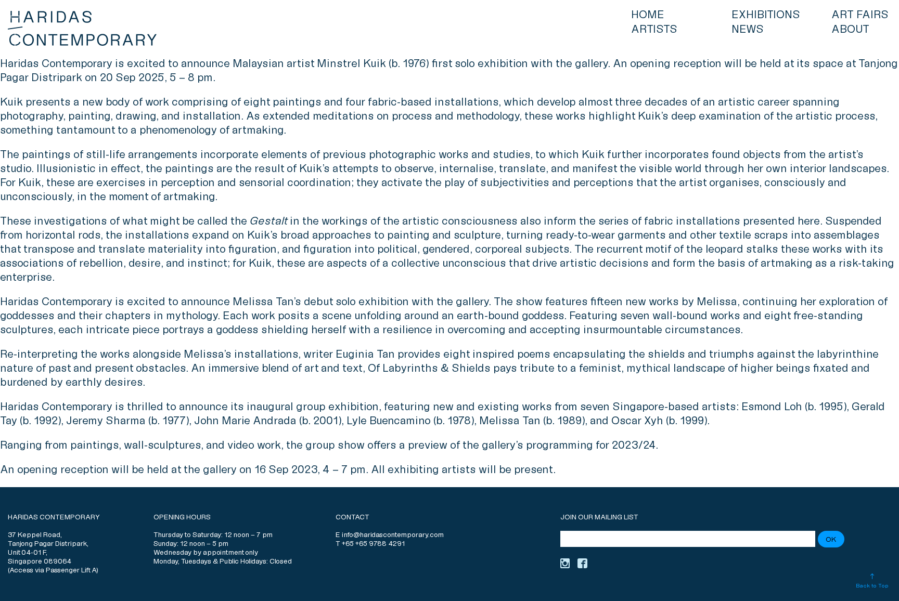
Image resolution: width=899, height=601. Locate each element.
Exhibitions (765, 15)
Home (647, 15)
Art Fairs (860, 15)
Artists (654, 29)
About (850, 29)
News (747, 29)
